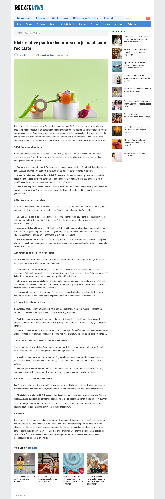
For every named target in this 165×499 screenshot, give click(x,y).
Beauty (29, 24)
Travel (52, 24)
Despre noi (42, 18)
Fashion (94, 24)
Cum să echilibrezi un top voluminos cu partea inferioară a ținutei (137, 78)
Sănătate (119, 24)
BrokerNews (18, 495)
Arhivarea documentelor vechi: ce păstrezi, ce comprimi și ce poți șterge (136, 52)
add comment (62, 55)
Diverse (82, 24)
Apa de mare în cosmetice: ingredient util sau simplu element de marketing (135, 65)
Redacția (22, 55)
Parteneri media (61, 18)
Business (41, 24)
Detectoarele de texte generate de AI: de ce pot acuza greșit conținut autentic (137, 39)
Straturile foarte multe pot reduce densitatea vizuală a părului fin (135, 142)
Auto (19, 24)
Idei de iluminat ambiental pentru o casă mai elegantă (24, 479)
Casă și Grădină (67, 24)
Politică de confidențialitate (86, 18)
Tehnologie (133, 24)
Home (19, 33)
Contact (109, 18)
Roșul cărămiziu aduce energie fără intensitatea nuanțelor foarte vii (136, 129)
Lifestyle (106, 24)
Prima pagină (24, 18)
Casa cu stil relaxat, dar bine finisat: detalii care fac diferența (47, 479)
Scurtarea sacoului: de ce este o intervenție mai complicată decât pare (137, 103)
